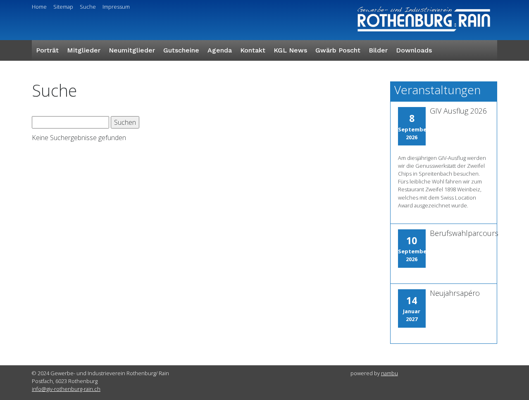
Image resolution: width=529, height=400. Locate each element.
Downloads (414, 50)
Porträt (47, 50)
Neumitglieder (132, 50)
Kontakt (252, 50)
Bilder (378, 50)
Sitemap (63, 6)
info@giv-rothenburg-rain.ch (66, 389)
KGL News (290, 50)
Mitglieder (83, 50)
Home (39, 6)
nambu (389, 373)
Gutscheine (181, 50)
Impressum (116, 6)
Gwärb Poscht (337, 50)
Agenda (219, 50)
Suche (88, 6)
